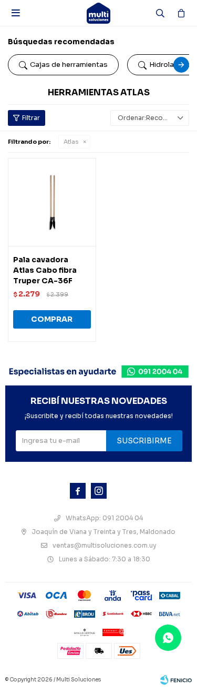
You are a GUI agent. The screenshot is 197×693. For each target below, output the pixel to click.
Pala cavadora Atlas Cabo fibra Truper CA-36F (45, 270)
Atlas (71, 141)
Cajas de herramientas (69, 64)
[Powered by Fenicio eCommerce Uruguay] (176, 680)
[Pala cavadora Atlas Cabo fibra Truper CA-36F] (52, 202)
